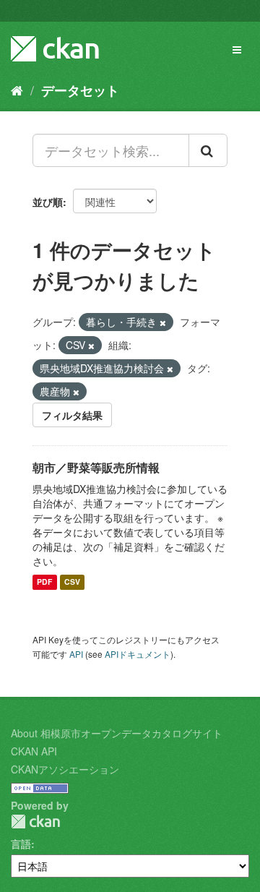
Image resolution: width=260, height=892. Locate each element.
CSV (72, 582)
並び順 (47, 201)
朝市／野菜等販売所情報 (96, 467)
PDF (44, 582)
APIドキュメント (137, 654)
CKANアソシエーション (65, 769)
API (76, 654)
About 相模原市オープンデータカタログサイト (116, 733)
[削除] (163, 322)
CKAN (35, 821)
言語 (21, 843)
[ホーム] (17, 89)
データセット (80, 90)
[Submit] (208, 150)
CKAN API (34, 751)
